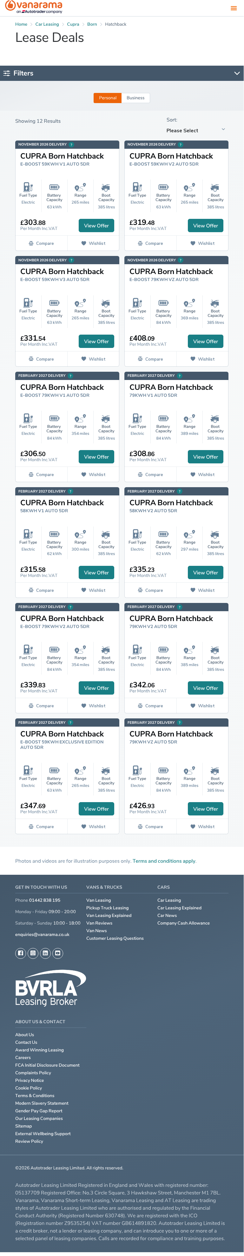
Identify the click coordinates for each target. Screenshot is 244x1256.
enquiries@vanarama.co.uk (42, 934)
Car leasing (47, 24)
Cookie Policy (28, 1088)
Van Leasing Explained (109, 915)
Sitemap (23, 1126)
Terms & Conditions (35, 1095)
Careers (23, 1057)
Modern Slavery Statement (42, 1103)
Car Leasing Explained (179, 908)
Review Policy (29, 1141)
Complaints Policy (33, 1073)
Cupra (73, 24)
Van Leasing (98, 900)
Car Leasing (169, 900)
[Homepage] (33, 8)
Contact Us (26, 1042)
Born (92, 24)
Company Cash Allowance (183, 923)
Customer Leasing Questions (115, 938)
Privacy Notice (29, 1080)
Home (21, 24)
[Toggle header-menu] (234, 8)
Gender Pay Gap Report (39, 1111)
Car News (167, 915)
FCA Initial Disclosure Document (47, 1065)
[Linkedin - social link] (45, 953)
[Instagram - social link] (33, 953)
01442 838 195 (44, 900)
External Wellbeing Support (43, 1133)
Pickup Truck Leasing (107, 908)
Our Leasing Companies (39, 1118)
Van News (96, 930)
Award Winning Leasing (39, 1050)
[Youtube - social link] (58, 953)
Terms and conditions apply (164, 861)
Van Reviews (99, 923)
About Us (24, 1034)
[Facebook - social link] (21, 953)
